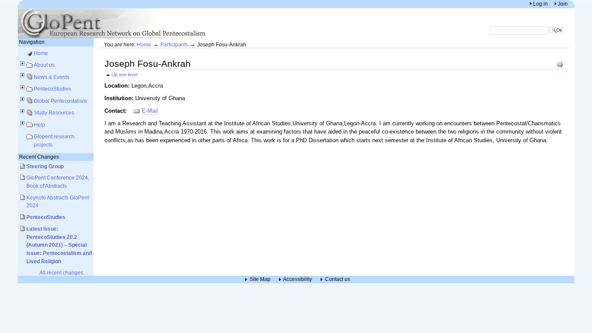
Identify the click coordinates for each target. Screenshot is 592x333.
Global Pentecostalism (60, 101)
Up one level (124, 74)
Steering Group (45, 166)
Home (41, 53)
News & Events (51, 77)
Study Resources (54, 112)
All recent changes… (63, 272)
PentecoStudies (52, 88)
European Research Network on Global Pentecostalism (113, 23)
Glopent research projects (54, 140)
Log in (541, 4)
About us (44, 65)
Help (39, 124)
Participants (174, 44)
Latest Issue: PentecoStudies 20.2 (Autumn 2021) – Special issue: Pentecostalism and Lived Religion (59, 245)
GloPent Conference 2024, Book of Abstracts (57, 182)
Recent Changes (39, 157)
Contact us (337, 279)
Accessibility (297, 279)
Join (563, 4)
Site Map (260, 279)
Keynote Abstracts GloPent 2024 (57, 202)
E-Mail (150, 111)
